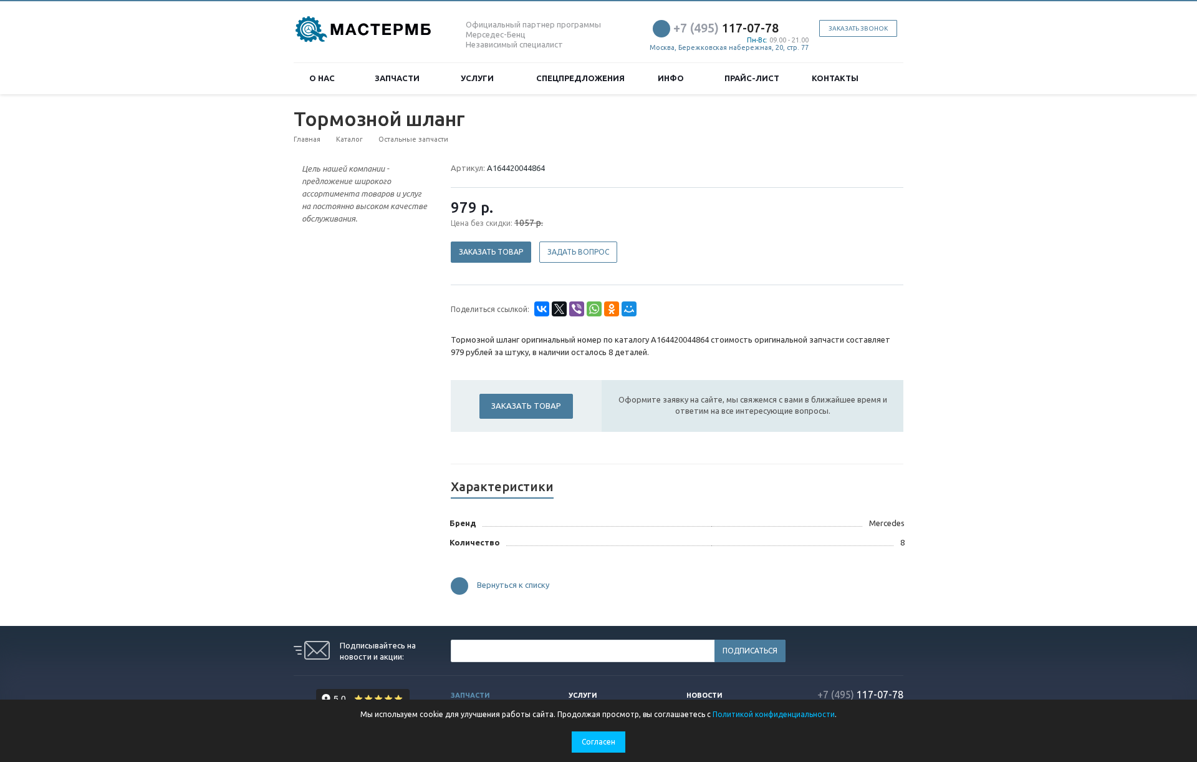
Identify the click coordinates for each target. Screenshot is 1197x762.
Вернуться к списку (513, 585)
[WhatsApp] (594, 308)
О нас (324, 78)
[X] (559, 308)
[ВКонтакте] (541, 308)
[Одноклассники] (611, 308)
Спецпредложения (580, 78)
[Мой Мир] (629, 308)
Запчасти (399, 78)
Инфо (673, 78)
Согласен (598, 742)
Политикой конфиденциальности (774, 714)
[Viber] (576, 308)
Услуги (479, 78)
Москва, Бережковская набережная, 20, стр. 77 (729, 47)
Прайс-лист (751, 78)
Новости (704, 695)
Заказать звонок (858, 28)
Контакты (835, 78)
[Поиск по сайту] (889, 78)
